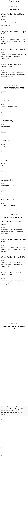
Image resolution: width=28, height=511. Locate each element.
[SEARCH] (26, 5)
